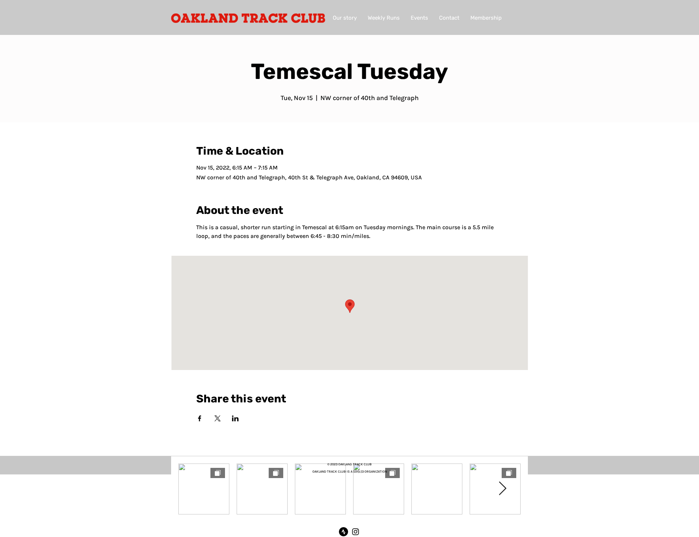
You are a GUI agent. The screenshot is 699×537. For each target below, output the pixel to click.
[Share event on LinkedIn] (235, 418)
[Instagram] (355, 531)
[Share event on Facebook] (199, 418)
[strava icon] (343, 531)
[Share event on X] (217, 418)
